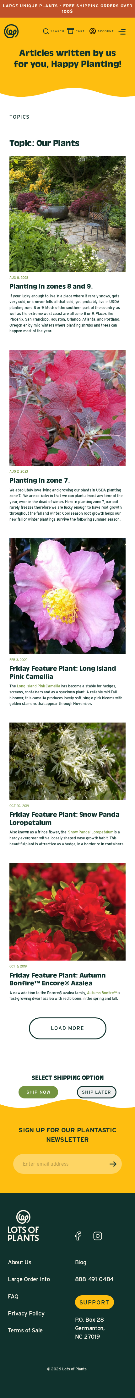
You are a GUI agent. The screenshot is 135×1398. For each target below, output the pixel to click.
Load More (67, 1028)
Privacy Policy (26, 1313)
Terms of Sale (25, 1330)
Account (106, 31)
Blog (80, 1262)
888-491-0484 (94, 1279)
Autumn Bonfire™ (102, 992)
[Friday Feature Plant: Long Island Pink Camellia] (67, 655)
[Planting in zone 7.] (67, 466)
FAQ (13, 1296)
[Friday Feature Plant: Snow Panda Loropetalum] (67, 801)
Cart (80, 31)
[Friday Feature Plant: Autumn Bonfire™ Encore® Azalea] (67, 961)
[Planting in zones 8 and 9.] (67, 272)
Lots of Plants (74, 1369)
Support (94, 1302)
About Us (19, 1262)
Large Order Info (29, 1279)
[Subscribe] (113, 1164)
